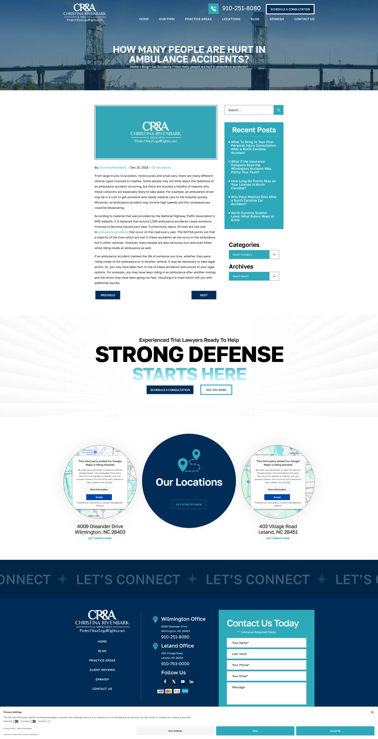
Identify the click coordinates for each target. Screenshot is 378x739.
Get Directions (100, 538)
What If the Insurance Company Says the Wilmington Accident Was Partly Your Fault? (251, 166)
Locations (231, 19)
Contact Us (304, 19)
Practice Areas (198, 19)
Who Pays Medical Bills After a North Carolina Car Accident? (254, 200)
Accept (99, 497)
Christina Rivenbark (112, 167)
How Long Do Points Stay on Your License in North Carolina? (253, 184)
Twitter (173, 681)
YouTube (182, 681)
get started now (189, 504)
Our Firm (167, 19)
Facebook (165, 681)
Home (144, 19)
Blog (255, 19)
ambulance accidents (113, 232)
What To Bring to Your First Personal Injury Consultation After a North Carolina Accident (253, 147)
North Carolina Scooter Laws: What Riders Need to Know (252, 216)
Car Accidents (161, 167)
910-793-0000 (175, 663)
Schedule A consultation (290, 9)
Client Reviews (102, 670)
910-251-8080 (241, 8)
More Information (99, 489)
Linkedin (191, 681)
